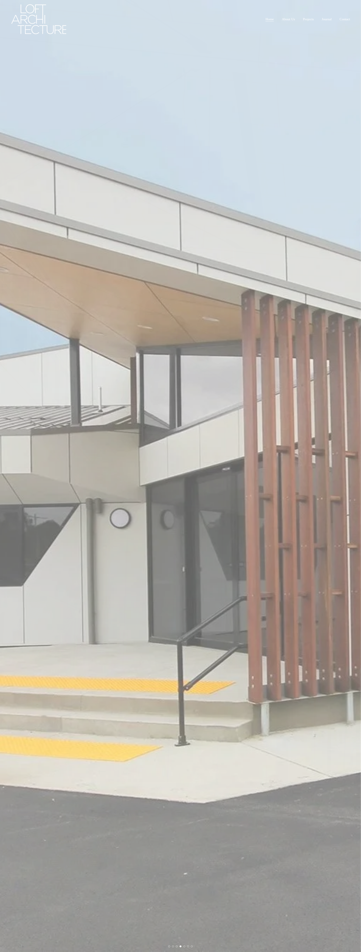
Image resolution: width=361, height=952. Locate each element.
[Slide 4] (180, 946)
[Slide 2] (173, 946)
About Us (288, 19)
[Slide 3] (177, 946)
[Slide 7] (192, 946)
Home (269, 19)
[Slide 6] (188, 946)
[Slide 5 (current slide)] (184, 946)
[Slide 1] (169, 946)
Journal (327, 19)
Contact (345, 19)
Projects (308, 19)
